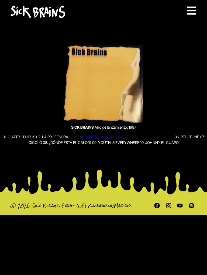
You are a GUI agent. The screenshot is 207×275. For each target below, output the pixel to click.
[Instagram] (168, 206)
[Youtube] (180, 206)
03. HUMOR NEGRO (85, 137)
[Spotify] (192, 206)
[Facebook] (157, 206)
